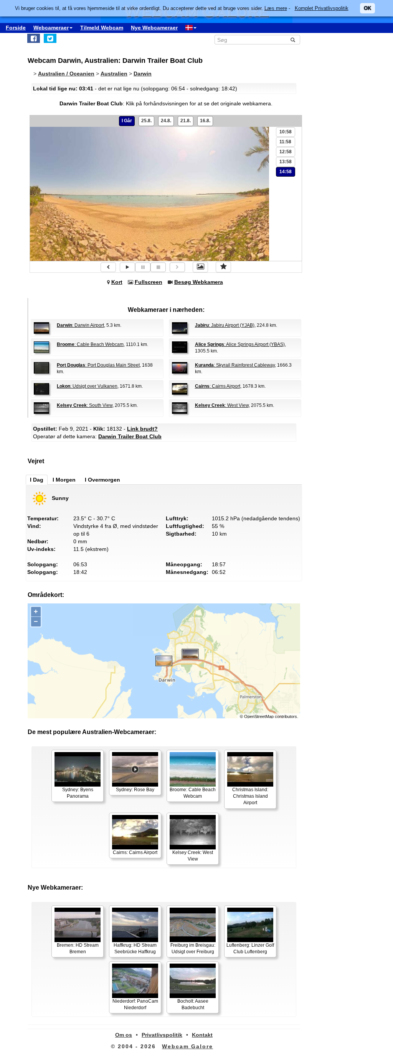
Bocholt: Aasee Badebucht (192, 1004)
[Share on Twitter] (50, 38)
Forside (16, 28)
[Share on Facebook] (33, 38)
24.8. (166, 120)
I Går (127, 120)
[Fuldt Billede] (200, 267)
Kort (116, 282)
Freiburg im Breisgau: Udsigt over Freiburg (192, 948)
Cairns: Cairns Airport (135, 852)
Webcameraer (51, 28)
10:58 (285, 131)
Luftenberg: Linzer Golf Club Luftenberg (250, 948)
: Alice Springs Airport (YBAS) (240, 344)
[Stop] (158, 267)
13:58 (285, 161)
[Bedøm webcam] (223, 267)
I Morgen (64, 480)
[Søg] (292, 40)
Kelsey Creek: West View (192, 856)
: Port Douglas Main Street (98, 365)
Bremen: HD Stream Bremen (78, 948)
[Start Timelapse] (127, 267)
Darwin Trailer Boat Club (130, 436)
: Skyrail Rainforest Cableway (235, 365)
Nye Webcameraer (154, 28)
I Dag (36, 480)
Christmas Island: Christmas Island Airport (250, 796)
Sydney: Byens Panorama (77, 793)
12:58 (285, 151)
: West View (222, 405)
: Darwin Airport (80, 325)
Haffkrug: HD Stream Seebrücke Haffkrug (135, 948)
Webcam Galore (187, 1046)
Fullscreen (148, 282)
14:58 (285, 171)
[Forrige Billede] (108, 267)
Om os (123, 1035)
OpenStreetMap (259, 716)
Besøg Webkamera (198, 282)
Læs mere (275, 8)
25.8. (146, 120)
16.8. (205, 120)
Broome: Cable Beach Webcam (193, 793)
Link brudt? (142, 429)
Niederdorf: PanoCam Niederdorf (135, 1004)
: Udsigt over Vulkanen (87, 386)
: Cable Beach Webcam (90, 344)
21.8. (185, 120)
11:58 (285, 141)
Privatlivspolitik (162, 1035)
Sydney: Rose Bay (135, 789)
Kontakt (202, 1035)
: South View (84, 405)
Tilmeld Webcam (101, 28)
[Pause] (142, 267)
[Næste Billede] (177, 267)
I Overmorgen (102, 480)
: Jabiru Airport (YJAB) (224, 325)
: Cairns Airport (217, 386)
